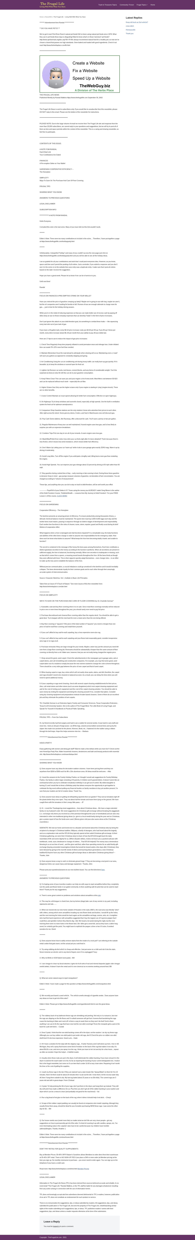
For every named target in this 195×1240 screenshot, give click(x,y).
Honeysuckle (130, 30)
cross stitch (130, 26)
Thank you (129, 33)
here (103, 870)
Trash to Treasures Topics (107, 5)
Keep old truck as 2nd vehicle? (137, 22)
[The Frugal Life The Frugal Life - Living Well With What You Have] (53, 5)
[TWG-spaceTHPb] (80, 92)
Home (153, 5)
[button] (147, 4)
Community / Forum (127, 5)
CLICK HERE (62, 496)
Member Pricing (83, 1169)
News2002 (48, 17)
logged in (56, 1226)
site (99, 895)
